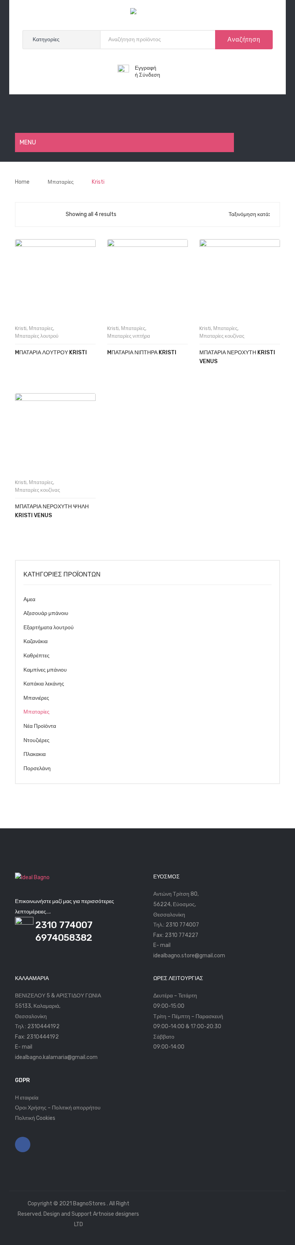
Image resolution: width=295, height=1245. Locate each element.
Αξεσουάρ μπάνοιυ (45, 613)
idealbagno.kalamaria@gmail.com (56, 1057)
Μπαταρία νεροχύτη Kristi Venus (237, 357)
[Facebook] (22, 1144)
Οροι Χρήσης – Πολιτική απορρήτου (58, 1107)
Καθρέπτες (36, 655)
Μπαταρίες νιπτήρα (128, 336)
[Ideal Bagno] (147, 13)
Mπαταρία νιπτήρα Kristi (141, 352)
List (40, 214)
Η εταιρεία (26, 1097)
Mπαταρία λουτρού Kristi (51, 352)
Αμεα (29, 599)
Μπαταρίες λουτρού (36, 336)
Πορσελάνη (37, 768)
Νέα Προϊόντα (39, 726)
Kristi (21, 328)
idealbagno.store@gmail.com (189, 955)
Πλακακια (34, 754)
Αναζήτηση (243, 39)
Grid (27, 214)
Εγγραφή (145, 68)
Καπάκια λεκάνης (43, 683)
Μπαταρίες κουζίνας (221, 336)
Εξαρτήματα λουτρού (48, 627)
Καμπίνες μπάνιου (45, 670)
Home (22, 182)
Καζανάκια (35, 641)
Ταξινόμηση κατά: (249, 214)
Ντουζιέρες (36, 740)
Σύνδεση (149, 75)
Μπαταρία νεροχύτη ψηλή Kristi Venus (52, 511)
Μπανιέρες (36, 698)
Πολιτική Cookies (35, 1118)
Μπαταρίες (61, 182)
